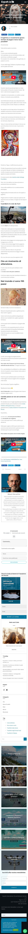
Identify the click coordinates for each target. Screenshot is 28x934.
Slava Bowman (7, 461)
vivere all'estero (11, 723)
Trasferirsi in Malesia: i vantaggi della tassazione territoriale (11, 674)
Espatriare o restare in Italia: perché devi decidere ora (12, 661)
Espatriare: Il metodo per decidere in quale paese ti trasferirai (13, 665)
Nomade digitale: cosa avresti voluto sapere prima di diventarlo (13, 670)
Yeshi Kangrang (6, 459)
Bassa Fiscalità (6, 704)
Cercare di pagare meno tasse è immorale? (13, 678)
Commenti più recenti (18, 533)
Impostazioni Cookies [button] (7, 929)
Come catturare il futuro (14, 774)
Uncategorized (9, 20)
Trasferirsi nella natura (12, 728)
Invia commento (14, 562)
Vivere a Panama (14, 754)
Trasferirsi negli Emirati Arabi (14, 730)
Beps (4, 707)
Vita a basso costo (11, 725)
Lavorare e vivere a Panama (14, 837)
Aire (4, 701)
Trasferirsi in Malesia (12, 733)
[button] (25, 931)
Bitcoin (4, 709)
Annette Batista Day (15, 459)
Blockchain (5, 712)
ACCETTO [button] (15, 929)
